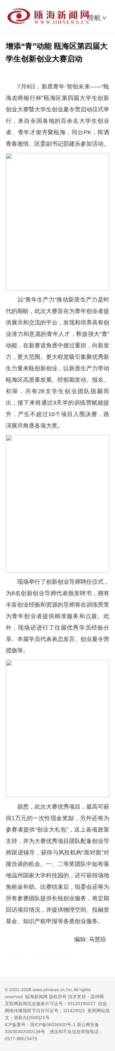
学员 (34, 639)
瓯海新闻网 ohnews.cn (63, 958)
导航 (98, 17)
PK (87, 132)
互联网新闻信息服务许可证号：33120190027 (50, 1003)
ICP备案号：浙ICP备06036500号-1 (40, 1024)
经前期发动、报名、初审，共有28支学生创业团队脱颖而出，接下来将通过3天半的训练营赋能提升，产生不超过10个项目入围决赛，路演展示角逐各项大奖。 (57, 403)
